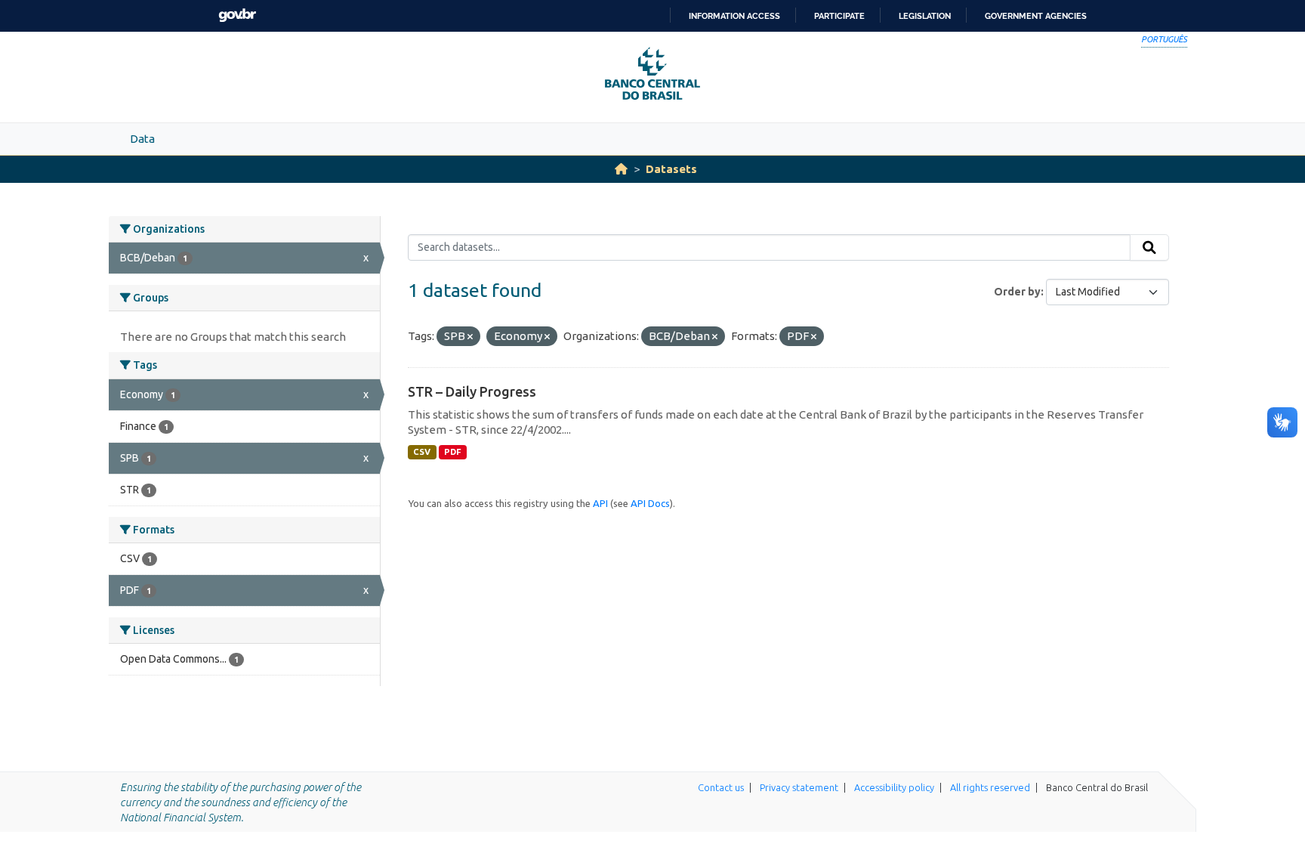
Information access (734, 16)
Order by (1017, 292)
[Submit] (1149, 247)
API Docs (650, 503)
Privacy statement (799, 787)
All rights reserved (990, 787)
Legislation (925, 16)
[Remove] (470, 337)
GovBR (237, 15)
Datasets (671, 168)
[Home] (621, 168)
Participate (839, 16)
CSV (421, 451)
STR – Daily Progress (472, 391)
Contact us (721, 787)
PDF (452, 451)
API (600, 503)
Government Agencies (1036, 16)
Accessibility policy (894, 787)
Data (142, 138)
